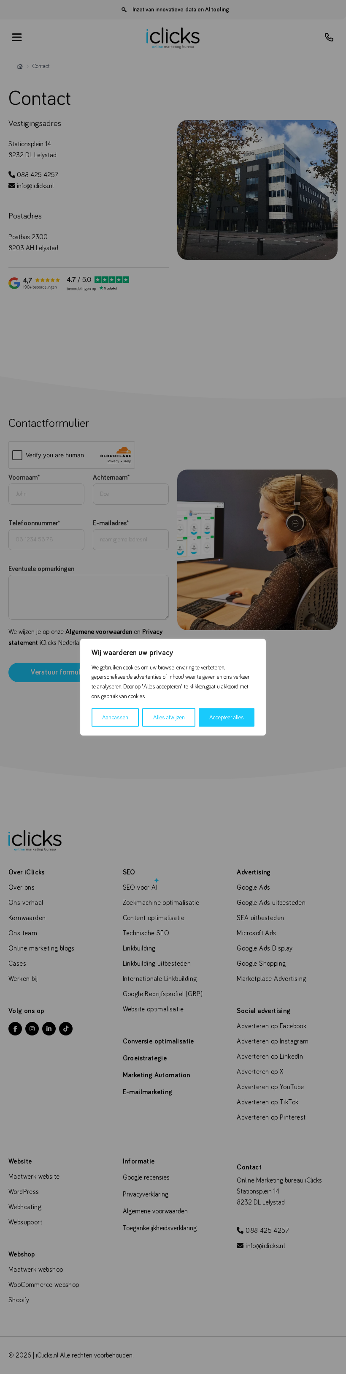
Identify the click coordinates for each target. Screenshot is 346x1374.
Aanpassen (115, 717)
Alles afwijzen (169, 717)
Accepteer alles (226, 717)
